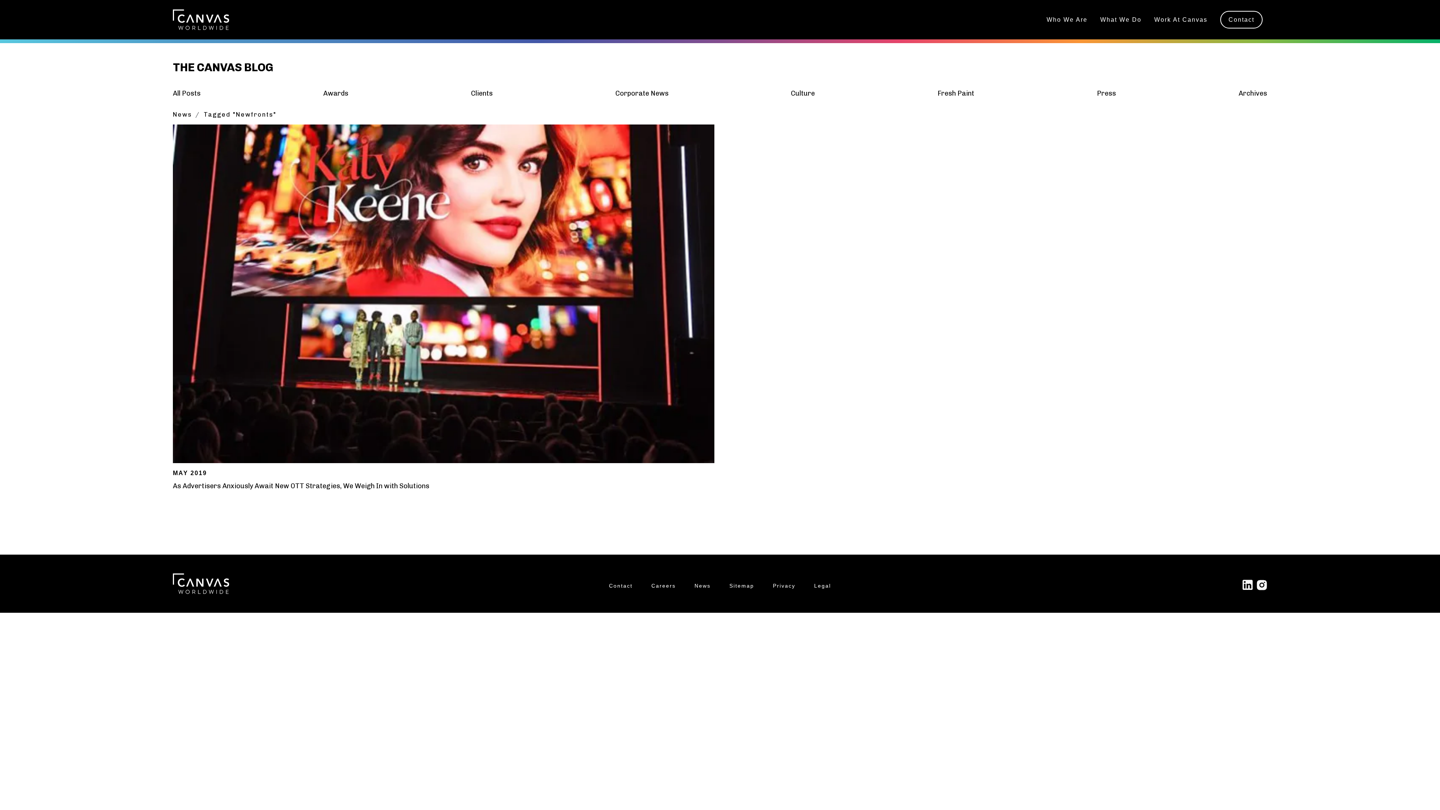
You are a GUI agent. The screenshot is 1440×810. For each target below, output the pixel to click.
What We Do (1121, 19)
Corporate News (642, 93)
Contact (1241, 19)
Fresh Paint (956, 93)
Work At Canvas (1181, 19)
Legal (822, 586)
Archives (1253, 93)
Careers (663, 586)
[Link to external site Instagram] (1262, 584)
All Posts (187, 93)
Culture (803, 93)
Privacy (784, 586)
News (182, 114)
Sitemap (741, 586)
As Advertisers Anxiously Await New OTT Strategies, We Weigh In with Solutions (301, 486)
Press (1106, 93)
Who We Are (1067, 19)
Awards (335, 93)
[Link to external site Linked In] (1247, 584)
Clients (482, 93)
